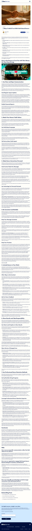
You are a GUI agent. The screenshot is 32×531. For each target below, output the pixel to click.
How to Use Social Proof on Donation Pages (8, 496)
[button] (29, 1)
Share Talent (23, 526)
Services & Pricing (17, 526)
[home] (6, 1)
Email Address (3, 513)
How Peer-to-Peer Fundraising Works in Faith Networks (10, 497)
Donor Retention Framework (10, 526)
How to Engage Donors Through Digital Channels (9, 494)
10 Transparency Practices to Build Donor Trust (8, 499)
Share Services (9, 158)
